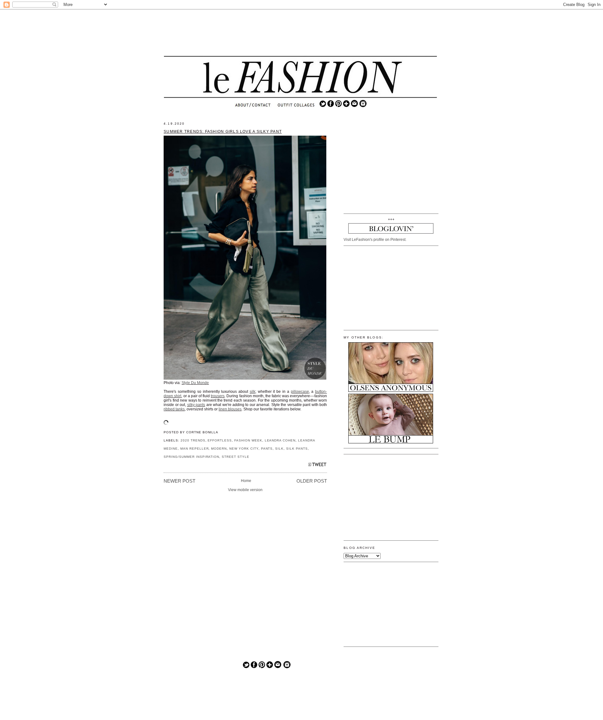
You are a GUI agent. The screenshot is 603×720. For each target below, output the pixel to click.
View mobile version (245, 490)
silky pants (196, 405)
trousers (218, 396)
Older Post (311, 481)
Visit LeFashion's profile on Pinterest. (375, 239)
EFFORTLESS (220, 440)
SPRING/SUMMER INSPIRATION (191, 456)
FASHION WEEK (248, 440)
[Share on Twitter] (317, 466)
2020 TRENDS (193, 440)
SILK (279, 448)
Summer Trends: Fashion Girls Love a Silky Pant (223, 131)
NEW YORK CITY (243, 448)
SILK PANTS (297, 448)
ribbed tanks (174, 409)
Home (246, 481)
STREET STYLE (235, 456)
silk (252, 391)
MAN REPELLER (194, 448)
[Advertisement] (300, 33)
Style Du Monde (195, 383)
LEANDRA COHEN (280, 440)
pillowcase (300, 391)
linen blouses (230, 409)
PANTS (267, 448)
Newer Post (179, 481)
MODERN (219, 448)
